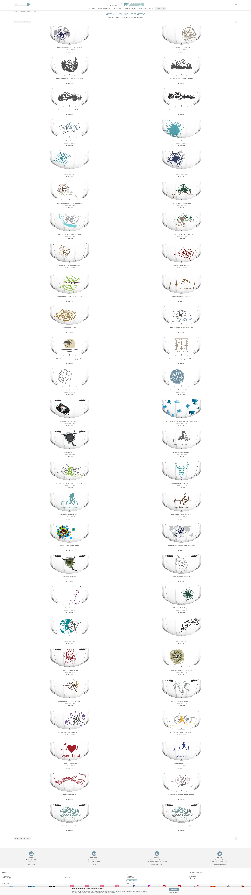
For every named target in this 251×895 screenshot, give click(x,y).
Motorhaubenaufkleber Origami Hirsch (181, 483)
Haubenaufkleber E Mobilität (69, 576)
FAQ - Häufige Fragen (6, 877)
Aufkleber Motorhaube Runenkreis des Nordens (69, 390)
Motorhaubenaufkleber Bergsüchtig (181, 296)
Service (158, 8)
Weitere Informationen (173, 892)
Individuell (219, 857)
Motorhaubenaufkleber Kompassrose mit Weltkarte (181, 545)
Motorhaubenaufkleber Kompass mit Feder (69, 234)
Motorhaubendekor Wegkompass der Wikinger (181, 359)
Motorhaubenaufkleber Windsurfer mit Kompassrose (181, 794)
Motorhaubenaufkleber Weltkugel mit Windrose (69, 639)
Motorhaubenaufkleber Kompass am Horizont (181, 327)
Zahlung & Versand (6, 878)
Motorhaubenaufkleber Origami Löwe (69, 670)
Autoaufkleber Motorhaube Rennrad (69, 514)
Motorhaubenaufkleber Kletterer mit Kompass (69, 701)
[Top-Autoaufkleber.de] (125, 4)
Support (31, 857)
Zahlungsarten (94, 857)
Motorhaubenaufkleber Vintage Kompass (69, 265)
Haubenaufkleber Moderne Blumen (69, 545)
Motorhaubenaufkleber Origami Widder (181, 701)
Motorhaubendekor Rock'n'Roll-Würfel (181, 639)
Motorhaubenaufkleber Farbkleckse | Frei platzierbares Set (181, 421)
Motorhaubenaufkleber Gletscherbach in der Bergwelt (69, 78)
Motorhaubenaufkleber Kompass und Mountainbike (69, 483)
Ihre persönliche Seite (193, 874)
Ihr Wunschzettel (192, 876)
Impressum (66, 878)
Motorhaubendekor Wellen (69, 794)
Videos (163, 8)
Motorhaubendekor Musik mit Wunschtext (181, 514)
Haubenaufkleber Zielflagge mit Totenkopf (70, 421)
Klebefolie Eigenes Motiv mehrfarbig (181, 825)
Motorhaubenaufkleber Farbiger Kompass (181, 670)
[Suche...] (28, 4)
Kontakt (66, 874)
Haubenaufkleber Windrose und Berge (181, 203)
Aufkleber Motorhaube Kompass (181, 47)
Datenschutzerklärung (111, 892)
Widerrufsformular (130, 877)
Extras (151, 8)
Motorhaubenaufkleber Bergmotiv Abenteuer (69, 141)
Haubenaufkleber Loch (69, 452)
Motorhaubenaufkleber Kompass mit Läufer (181, 732)
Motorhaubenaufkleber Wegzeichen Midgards (181, 390)
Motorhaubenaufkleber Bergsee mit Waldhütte (181, 109)
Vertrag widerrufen (132, 880)
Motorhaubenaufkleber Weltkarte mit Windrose (69, 47)
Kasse (190, 877)
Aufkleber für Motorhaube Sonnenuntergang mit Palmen (69, 359)
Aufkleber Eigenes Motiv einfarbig (69, 825)
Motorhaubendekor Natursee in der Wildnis (69, 109)
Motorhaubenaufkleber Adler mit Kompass (181, 234)
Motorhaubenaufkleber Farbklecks (181, 141)
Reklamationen (67, 877)
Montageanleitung (5, 876)
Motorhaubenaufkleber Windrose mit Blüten (69, 732)
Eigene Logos (142, 8)
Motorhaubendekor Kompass (69, 172)
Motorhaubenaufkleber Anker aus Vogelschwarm (69, 608)
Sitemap (128, 878)
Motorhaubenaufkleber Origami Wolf (181, 576)
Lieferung (156, 857)
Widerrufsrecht (129, 876)
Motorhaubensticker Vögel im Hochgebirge (181, 78)
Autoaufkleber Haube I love (69, 763)
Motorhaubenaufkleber (104, 8)
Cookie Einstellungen (193, 878)
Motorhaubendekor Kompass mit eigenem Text (69, 296)
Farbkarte (4, 874)
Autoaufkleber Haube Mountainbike (181, 452)
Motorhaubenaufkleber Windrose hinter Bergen (69, 203)
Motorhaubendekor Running (181, 763)
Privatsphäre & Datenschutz (132, 874)
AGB (65, 876)
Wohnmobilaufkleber (130, 8)
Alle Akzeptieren (173, 889)
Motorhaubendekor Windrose (69, 327)
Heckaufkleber (117, 8)
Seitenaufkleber (90, 8)
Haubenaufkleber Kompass (181, 265)
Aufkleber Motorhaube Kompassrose (181, 608)
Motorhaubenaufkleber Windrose (181, 172)
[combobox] (18, 22)
